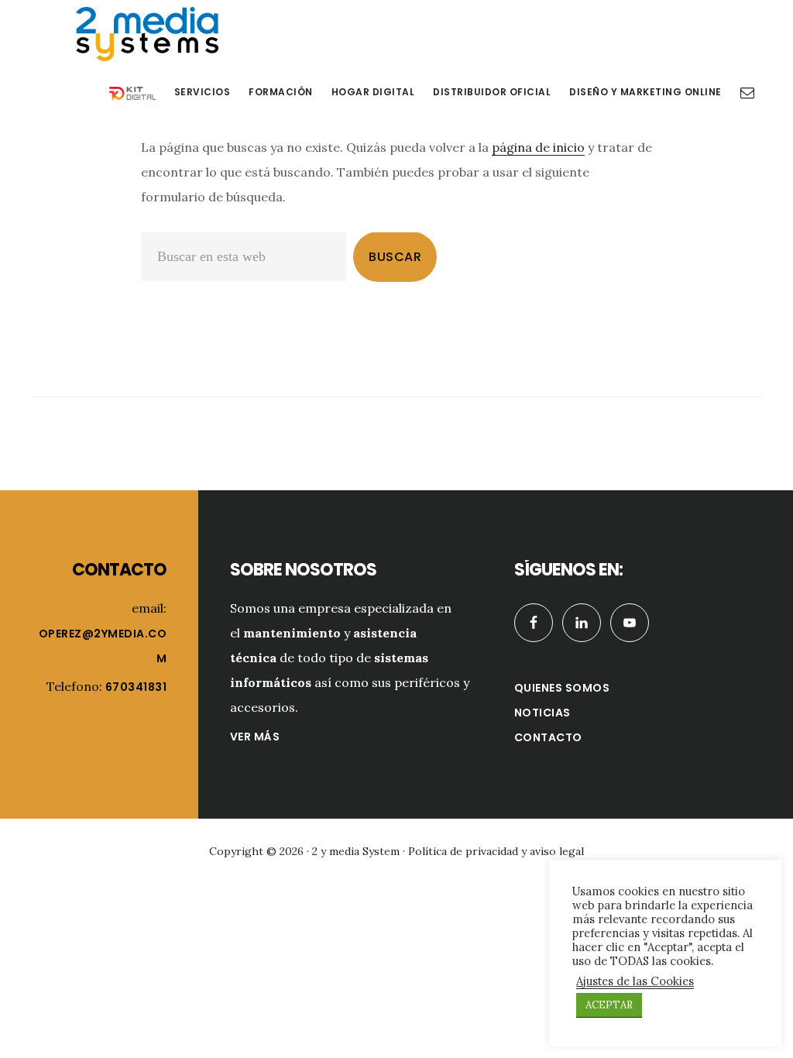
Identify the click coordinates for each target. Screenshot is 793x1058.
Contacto (548, 737)
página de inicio (538, 147)
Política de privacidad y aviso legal (496, 851)
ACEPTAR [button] (609, 1005)
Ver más (255, 736)
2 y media (147, 34)
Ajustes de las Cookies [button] (635, 981)
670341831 (136, 687)
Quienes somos (562, 688)
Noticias (542, 712)
